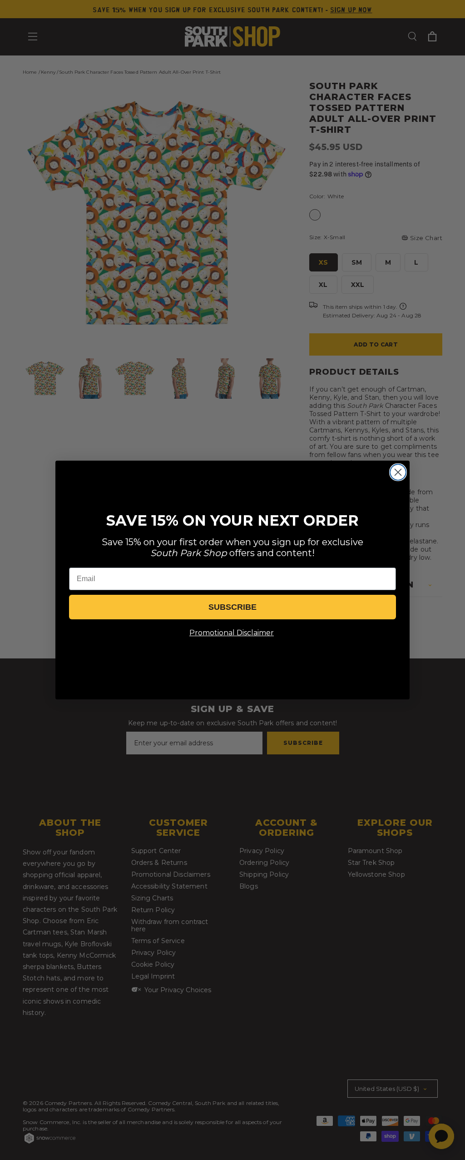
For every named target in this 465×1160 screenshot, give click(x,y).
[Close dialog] (398, 472)
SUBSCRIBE (232, 607)
